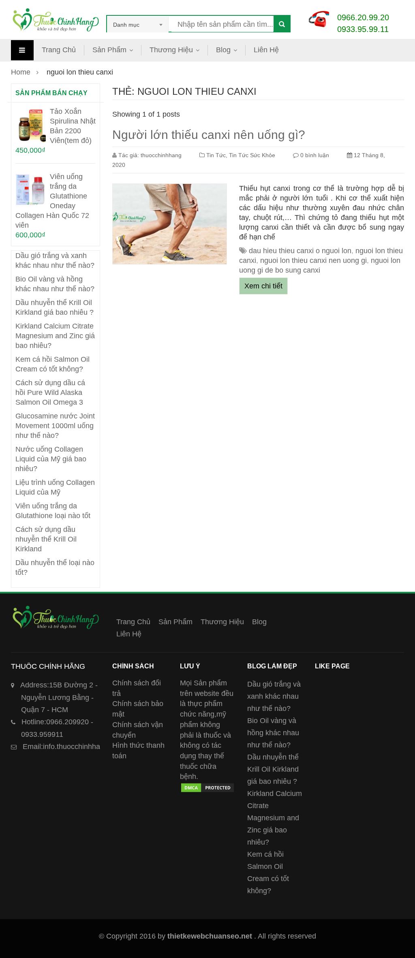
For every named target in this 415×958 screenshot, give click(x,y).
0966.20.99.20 (363, 17)
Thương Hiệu (171, 50)
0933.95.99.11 (363, 29)
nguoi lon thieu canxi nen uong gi (313, 260)
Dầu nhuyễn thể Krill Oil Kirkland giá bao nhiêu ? (273, 769)
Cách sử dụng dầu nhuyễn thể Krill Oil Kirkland (46, 539)
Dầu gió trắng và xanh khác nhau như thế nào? (274, 696)
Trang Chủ (59, 50)
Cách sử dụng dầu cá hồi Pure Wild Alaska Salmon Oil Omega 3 (50, 392)
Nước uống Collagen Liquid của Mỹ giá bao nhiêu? (50, 459)
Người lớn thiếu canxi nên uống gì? (208, 134)
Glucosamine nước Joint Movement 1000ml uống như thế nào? (55, 426)
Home (20, 72)
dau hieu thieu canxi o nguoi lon (300, 251)
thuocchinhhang (161, 155)
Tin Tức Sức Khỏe (252, 155)
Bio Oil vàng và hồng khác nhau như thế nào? (273, 733)
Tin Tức (216, 155)
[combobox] (138, 25)
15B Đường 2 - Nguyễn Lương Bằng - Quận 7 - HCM (59, 697)
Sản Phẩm (109, 50)
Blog (223, 50)
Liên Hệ (266, 50)
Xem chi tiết (263, 286)
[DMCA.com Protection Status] (207, 787)
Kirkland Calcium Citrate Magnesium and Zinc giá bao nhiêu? (55, 336)
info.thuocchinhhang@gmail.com (86, 747)
